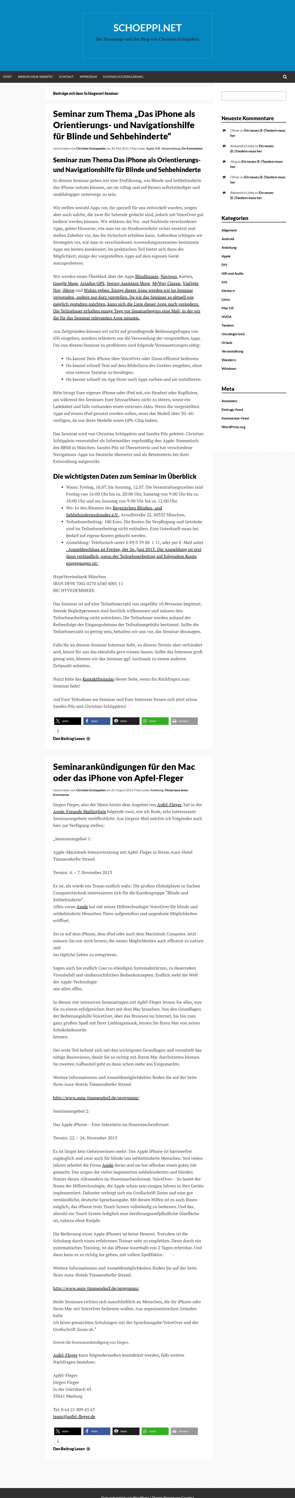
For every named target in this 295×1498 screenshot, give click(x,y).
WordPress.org (233, 427)
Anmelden (229, 401)
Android (228, 239)
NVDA (227, 316)
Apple (150, 148)
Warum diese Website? (35, 76)
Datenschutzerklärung (123, 76)
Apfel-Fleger (169, 804)
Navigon (169, 276)
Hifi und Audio (232, 273)
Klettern (228, 291)
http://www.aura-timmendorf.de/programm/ (96, 1098)
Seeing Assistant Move (128, 283)
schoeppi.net (147, 28)
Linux (226, 299)
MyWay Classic (166, 283)
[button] (67, 721)
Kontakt (66, 76)
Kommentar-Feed (235, 418)
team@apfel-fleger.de (74, 1416)
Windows (229, 368)
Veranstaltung (171, 148)
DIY (224, 265)
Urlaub (227, 342)
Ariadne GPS (92, 283)
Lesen (72, 738)
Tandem (228, 325)
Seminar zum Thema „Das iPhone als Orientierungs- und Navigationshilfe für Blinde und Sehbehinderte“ (124, 124)
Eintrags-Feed (232, 409)
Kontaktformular (98, 679)
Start (7, 76)
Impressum (88, 76)
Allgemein (229, 230)
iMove (68, 290)
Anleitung (156, 790)
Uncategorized (233, 334)
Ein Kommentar (192, 148)
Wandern (229, 360)
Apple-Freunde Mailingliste (79, 811)
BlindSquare (147, 276)
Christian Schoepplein (91, 148)
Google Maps (65, 283)
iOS (157, 148)
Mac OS (228, 308)
